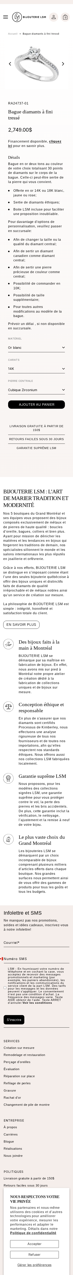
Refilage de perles (17, 1083)
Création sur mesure (19, 1047)
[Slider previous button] (13, 64)
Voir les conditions (37, 1002)
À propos (10, 1127)
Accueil (13, 33)
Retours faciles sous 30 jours (36, 439)
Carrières (11, 1134)
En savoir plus (21, 624)
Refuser (34, 1255)
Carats (14, 359)
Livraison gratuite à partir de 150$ (29, 1178)
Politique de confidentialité (33, 1233)
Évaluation (11, 1069)
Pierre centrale (20, 380)
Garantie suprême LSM (36, 448)
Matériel (15, 338)
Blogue (9, 1141)
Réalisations (13, 1148)
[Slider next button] (60, 64)
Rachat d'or (12, 1097)
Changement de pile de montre (27, 1104)
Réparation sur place (19, 1076)
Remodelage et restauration (24, 1055)
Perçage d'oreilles (17, 1062)
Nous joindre (13, 1155)
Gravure (10, 1090)
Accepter (34, 1244)
